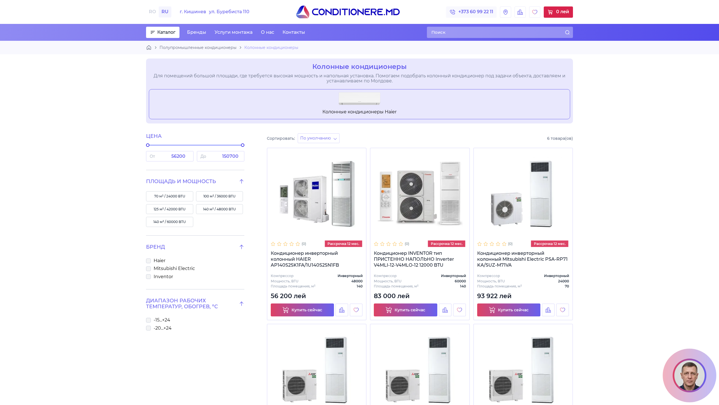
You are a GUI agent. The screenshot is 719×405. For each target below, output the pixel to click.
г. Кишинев (214, 11)
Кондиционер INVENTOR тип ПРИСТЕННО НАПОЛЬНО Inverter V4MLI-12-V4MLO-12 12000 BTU (414, 259)
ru (165, 11)
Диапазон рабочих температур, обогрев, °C (182, 303)
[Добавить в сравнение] (341, 309)
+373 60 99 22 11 (475, 11)
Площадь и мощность (181, 181)
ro (152, 11)
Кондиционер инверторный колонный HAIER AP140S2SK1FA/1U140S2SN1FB (305, 259)
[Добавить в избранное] (356, 309)
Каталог (166, 32)
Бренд (155, 247)
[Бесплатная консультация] (689, 375)
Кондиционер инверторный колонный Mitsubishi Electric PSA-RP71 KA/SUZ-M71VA (522, 259)
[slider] (147, 145)
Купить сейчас (307, 309)
